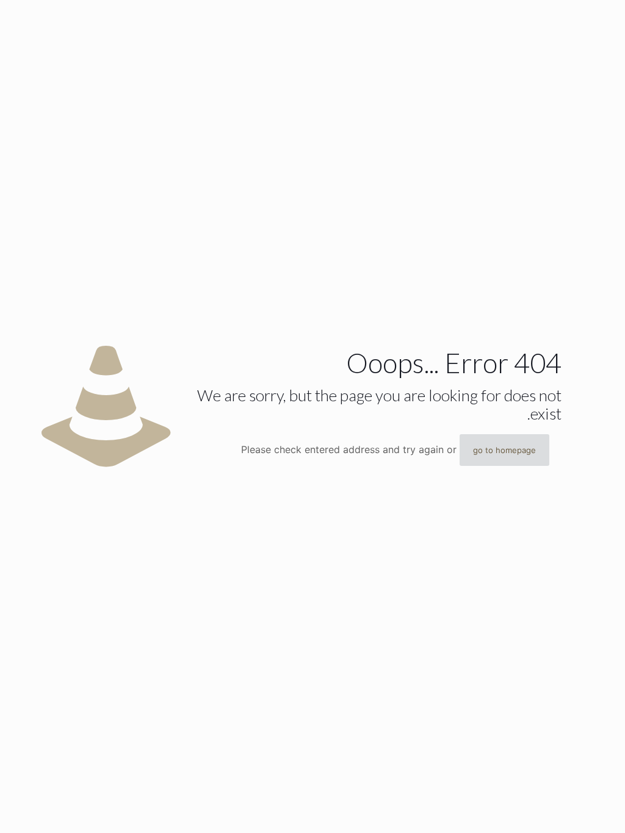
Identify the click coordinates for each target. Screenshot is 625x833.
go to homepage (504, 450)
